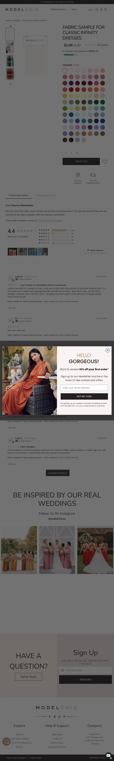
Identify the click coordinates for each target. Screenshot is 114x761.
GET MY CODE (84, 396)
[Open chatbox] (108, 755)
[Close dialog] (108, 350)
